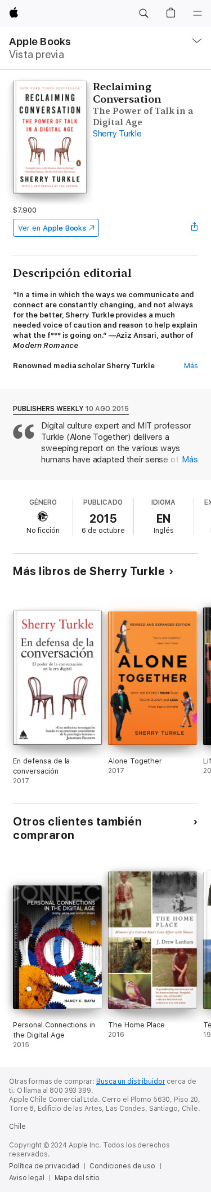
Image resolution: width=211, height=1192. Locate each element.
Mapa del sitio (77, 1178)
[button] (143, 13)
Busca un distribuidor (130, 1081)
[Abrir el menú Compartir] (195, 228)
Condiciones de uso (122, 1166)
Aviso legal (26, 1178)
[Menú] (197, 13)
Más (191, 365)
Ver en (52, 228)
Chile (17, 1127)
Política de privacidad (44, 1166)
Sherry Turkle (117, 134)
